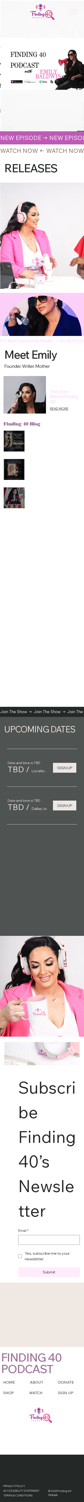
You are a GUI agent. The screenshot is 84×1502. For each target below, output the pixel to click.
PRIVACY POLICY (14, 1486)
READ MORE (59, 408)
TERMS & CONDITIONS (18, 1495)
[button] (16, 769)
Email (23, 1230)
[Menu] (73, 12)
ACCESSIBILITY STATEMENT (21, 1490)
